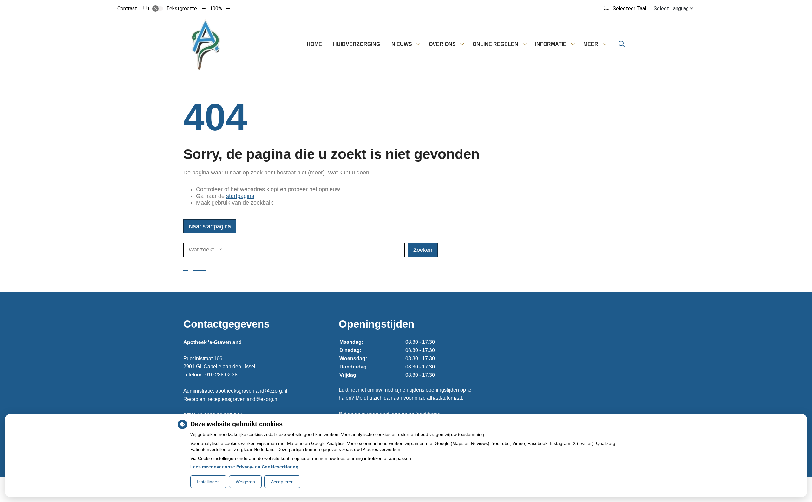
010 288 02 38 (221, 374)
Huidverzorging (356, 44)
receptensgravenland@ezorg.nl (243, 399)
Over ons (442, 44)
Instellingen (208, 481)
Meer (590, 44)
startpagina (240, 196)
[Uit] (157, 8)
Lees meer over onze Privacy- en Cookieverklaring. (245, 466)
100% (216, 8)
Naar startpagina (210, 226)
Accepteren (282, 481)
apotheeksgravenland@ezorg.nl (251, 391)
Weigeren (245, 481)
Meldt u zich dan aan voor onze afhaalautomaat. (409, 398)
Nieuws (401, 44)
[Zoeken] (622, 44)
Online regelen (495, 44)
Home (314, 44)
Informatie (550, 44)
